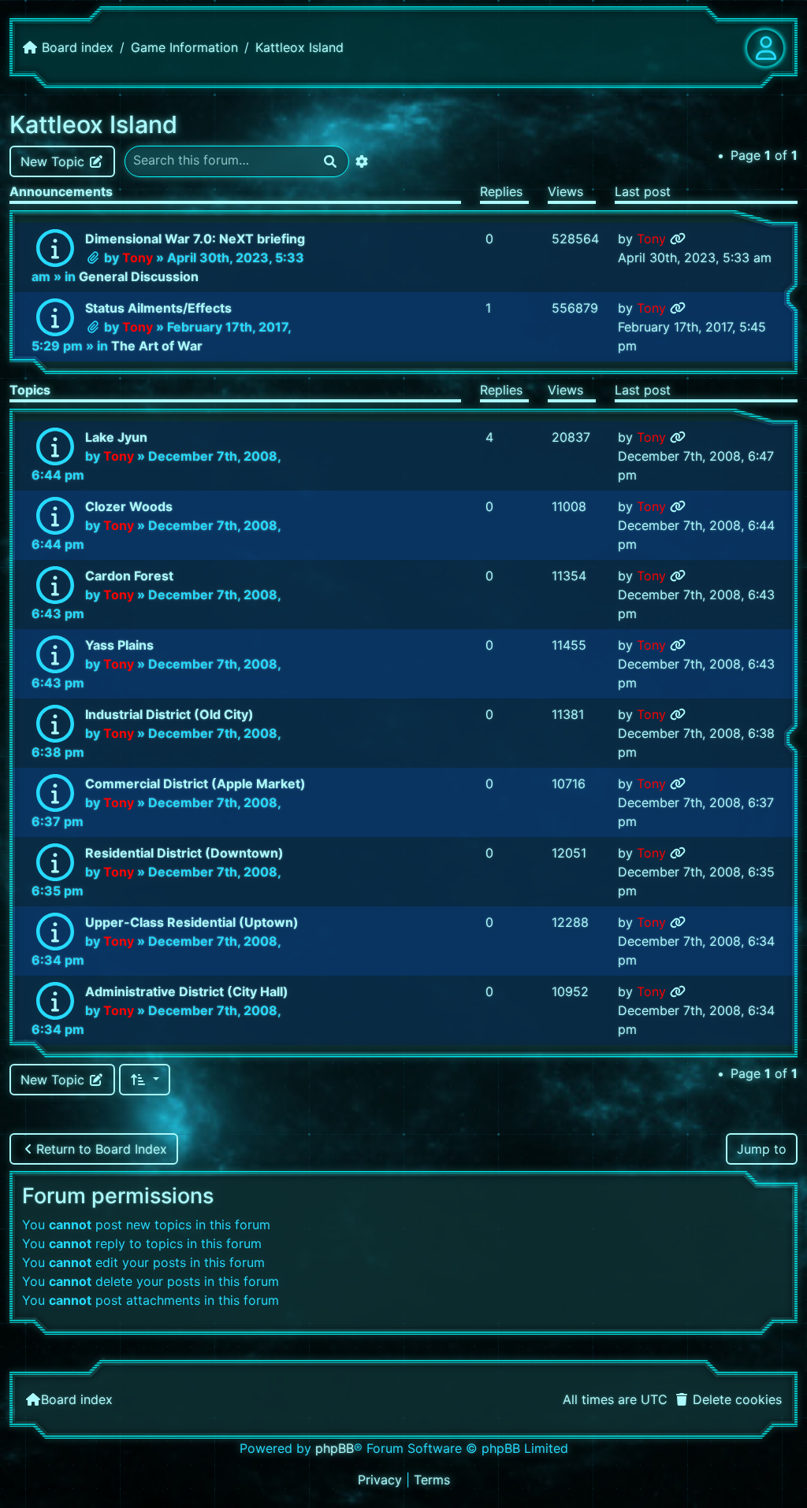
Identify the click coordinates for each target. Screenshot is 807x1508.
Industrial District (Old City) (169, 714)
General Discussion (139, 276)
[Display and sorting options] (144, 1079)
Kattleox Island (93, 124)
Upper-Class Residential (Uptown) (192, 922)
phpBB (334, 1448)
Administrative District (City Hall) (186, 991)
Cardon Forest (129, 576)
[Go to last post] (678, 238)
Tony (137, 257)
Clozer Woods (129, 506)
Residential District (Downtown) (184, 853)
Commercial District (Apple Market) (195, 783)
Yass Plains (119, 645)
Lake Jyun (116, 437)
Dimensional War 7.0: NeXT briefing (195, 238)
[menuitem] (728, 1399)
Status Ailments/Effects (158, 308)
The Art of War (157, 346)
